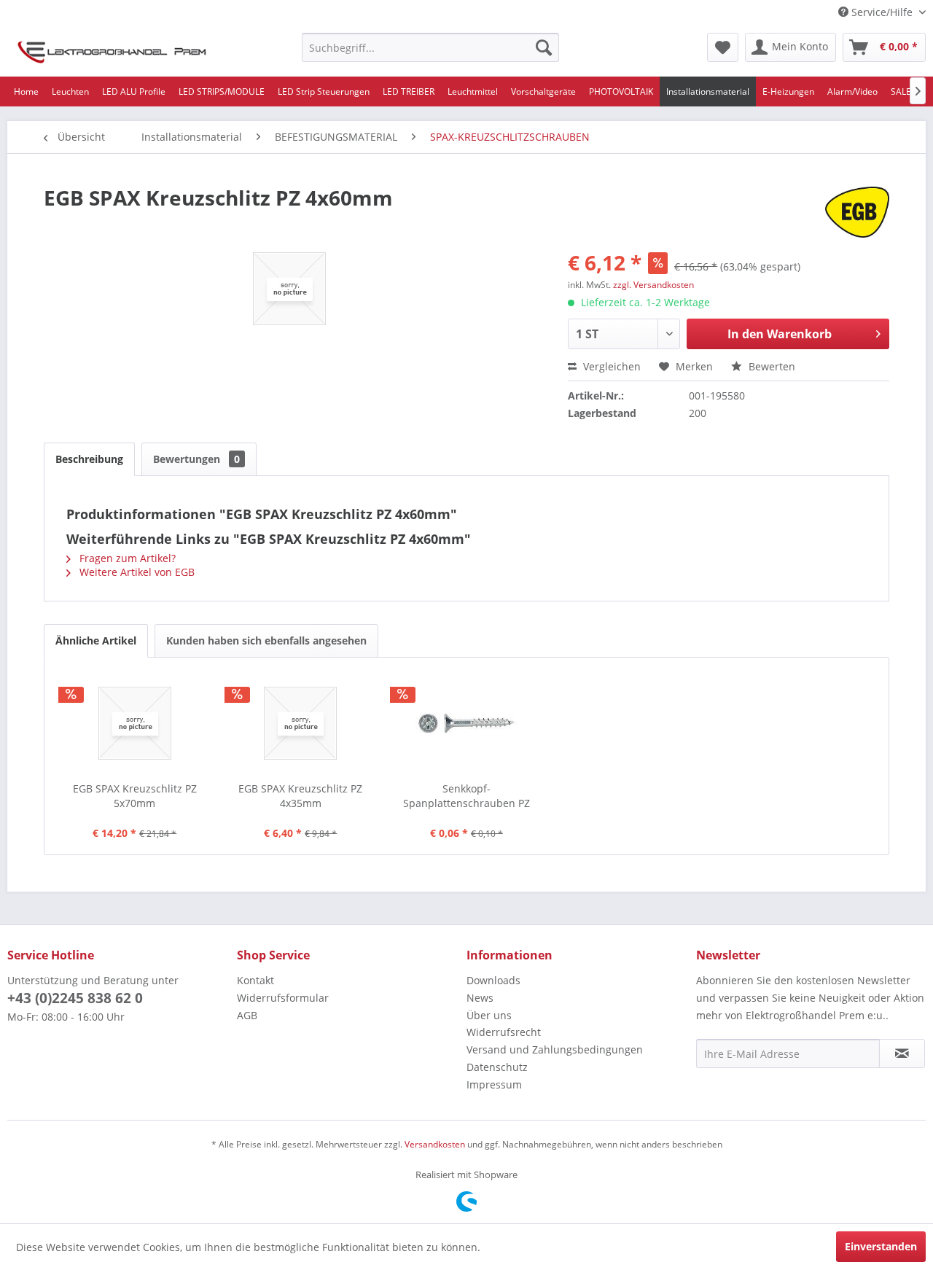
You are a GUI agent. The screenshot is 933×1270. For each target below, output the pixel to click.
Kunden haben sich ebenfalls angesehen (266, 640)
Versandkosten (435, 1144)
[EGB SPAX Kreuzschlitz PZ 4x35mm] (301, 723)
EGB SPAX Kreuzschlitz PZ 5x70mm (135, 796)
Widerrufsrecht (503, 1032)
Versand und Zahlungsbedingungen (554, 1049)
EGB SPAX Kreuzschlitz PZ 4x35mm (300, 796)
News (479, 998)
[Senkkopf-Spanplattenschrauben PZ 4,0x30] (466, 723)
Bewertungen (196, 459)
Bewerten (770, 366)
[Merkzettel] (722, 47)
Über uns (489, 1015)
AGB (247, 1015)
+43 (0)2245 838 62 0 (75, 998)
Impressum (494, 1084)
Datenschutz (497, 1067)
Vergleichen (610, 366)
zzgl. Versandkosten (653, 284)
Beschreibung (89, 459)
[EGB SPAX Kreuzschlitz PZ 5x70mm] (135, 723)
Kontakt (255, 980)
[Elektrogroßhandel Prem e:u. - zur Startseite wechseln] (112, 51)
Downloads (493, 980)
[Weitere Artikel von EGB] (857, 212)
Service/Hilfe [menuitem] (882, 12)
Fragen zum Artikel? (126, 558)
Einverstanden (881, 1246)
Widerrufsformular (283, 998)
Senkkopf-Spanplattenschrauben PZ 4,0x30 (466, 796)
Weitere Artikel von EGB (136, 572)
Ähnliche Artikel (95, 640)
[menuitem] (430, 47)
